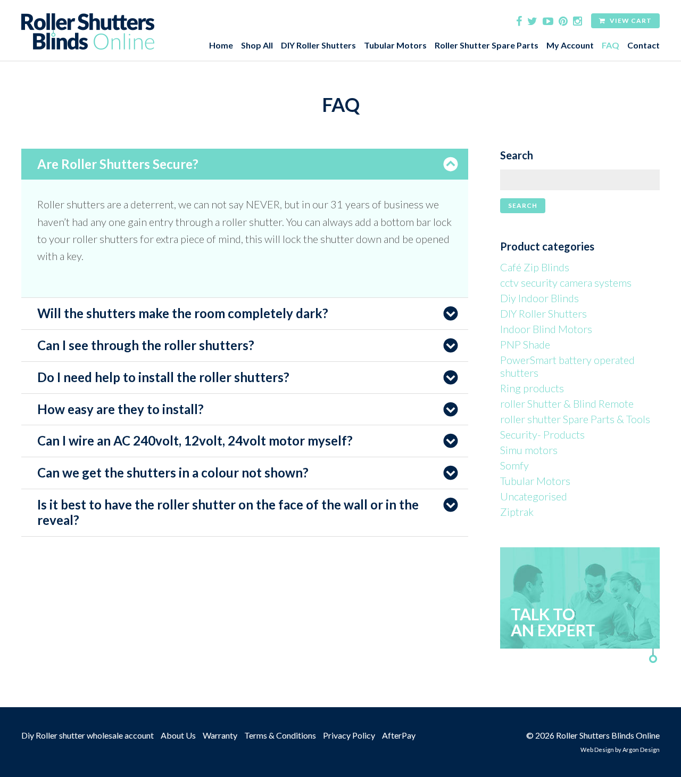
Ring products (532, 388)
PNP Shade (525, 344)
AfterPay (399, 735)
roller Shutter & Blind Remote (567, 403)
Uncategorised (533, 496)
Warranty (220, 735)
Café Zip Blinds (534, 267)
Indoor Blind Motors (546, 328)
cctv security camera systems (566, 282)
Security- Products (542, 434)
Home (221, 45)
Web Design (597, 749)
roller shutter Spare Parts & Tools (575, 418)
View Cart (630, 21)
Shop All (257, 45)
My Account (570, 45)
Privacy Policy (349, 735)
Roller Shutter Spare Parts (486, 45)
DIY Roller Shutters (318, 45)
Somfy (514, 465)
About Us (178, 735)
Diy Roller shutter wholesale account (87, 735)
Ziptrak (517, 511)
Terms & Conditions (280, 735)
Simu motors (529, 449)
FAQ (610, 45)
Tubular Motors (395, 45)
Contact (643, 45)
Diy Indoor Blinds (539, 298)
